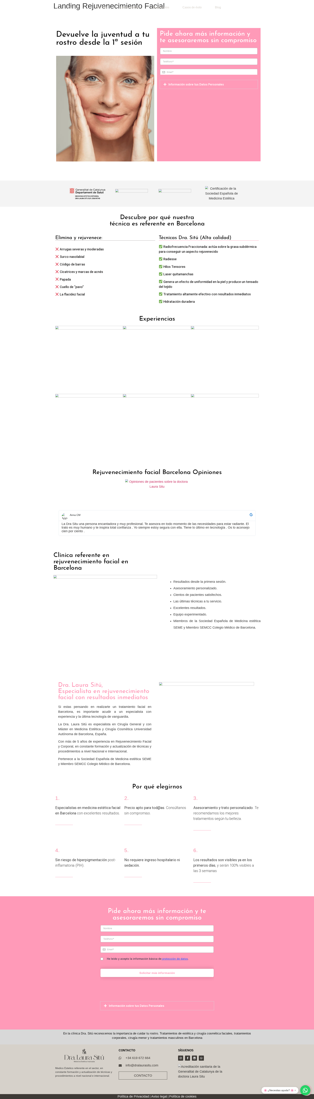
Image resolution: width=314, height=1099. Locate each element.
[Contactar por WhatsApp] (305, 1090)
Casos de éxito (192, 7)
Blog (218, 7)
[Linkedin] (194, 1058)
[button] (209, 84)
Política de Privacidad (133, 1096)
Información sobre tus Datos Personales (196, 84)
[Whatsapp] (201, 1058)
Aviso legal (159, 1096)
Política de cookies (182, 1096)
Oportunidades (129, 7)
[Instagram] (180, 1058)
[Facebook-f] (187, 1058)
